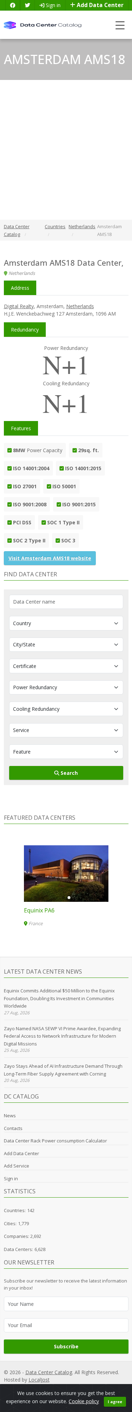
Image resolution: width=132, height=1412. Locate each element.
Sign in (52, 5)
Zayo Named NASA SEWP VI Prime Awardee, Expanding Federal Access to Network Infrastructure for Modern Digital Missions (62, 1036)
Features (21, 428)
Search (68, 773)
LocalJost (39, 1379)
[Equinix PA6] (66, 873)
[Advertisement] (66, 149)
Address (20, 287)
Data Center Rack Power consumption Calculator (55, 1140)
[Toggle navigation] (120, 25)
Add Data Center (99, 5)
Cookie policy (84, 1401)
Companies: (17, 1236)
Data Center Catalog (48, 1372)
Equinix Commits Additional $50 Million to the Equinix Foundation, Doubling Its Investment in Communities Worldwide (59, 998)
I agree (115, 1401)
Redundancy (25, 329)
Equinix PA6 (39, 910)
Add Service (16, 1166)
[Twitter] (27, 5)
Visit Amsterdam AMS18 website (49, 558)
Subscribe (66, 1346)
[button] (63, 897)
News (10, 1115)
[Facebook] (13, 5)
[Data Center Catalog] (42, 24)
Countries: (15, 1210)
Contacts (13, 1128)
